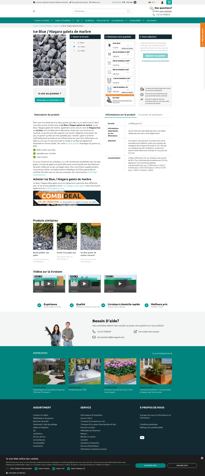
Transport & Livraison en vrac (93, 421)
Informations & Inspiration (91, 415)
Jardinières (37, 433)
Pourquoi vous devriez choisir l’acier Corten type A (118, 390)
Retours (84, 433)
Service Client (86, 418)
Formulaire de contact (148, 331)
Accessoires (38, 446)
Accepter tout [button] (150, 465)
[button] (68, 472)
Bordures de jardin (41, 421)
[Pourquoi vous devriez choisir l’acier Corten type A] (120, 371)
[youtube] (142, 437)
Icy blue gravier (72, 143)
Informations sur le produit (120, 114)
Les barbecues (39, 439)
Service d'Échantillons (90, 446)
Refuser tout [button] (182, 465)
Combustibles (39, 442)
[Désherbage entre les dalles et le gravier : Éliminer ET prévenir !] (49, 371)
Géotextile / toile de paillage (45, 424)
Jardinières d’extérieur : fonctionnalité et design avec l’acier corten (155, 390)
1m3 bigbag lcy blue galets (74, 185)
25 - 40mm (81, 51)
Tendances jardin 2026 (77, 389)
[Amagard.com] (34, 11)
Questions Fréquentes (90, 442)
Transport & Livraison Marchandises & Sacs (98, 424)
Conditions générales (149, 424)
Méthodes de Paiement (90, 430)
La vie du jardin (39, 387)
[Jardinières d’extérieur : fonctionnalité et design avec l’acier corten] (156, 371)
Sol (34, 430)
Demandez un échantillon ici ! (50, 100)
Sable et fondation (41, 427)
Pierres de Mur (39, 436)
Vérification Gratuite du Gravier (94, 449)
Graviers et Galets (46, 26)
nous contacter (165, 11)
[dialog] (102, 465)
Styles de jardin (75, 387)
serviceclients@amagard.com (111, 337)
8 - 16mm (81, 43)
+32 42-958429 (163, 14)
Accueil (35, 26)
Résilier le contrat (88, 436)
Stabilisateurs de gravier (43, 418)
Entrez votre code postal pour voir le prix (122, 101)
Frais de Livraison (88, 427)
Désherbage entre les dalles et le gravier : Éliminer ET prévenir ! (49, 390)
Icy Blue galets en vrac (54, 188)
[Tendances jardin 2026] (85, 371)
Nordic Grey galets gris (66, 252)
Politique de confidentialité (151, 427)
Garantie (84, 439)
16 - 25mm (81, 47)
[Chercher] (128, 10)
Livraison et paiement (150, 114)
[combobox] (99, 10)
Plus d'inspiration (161, 353)
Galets (56, 26)
